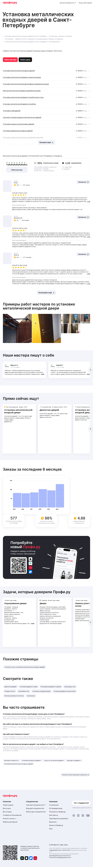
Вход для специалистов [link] (35, 808)
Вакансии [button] (53, 822)
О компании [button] (54, 805)
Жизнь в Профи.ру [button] (56, 825)
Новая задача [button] (8, 805)
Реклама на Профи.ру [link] (57, 812)
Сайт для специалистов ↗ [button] (36, 805)
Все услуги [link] (7, 808)
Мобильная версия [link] (10, 822)
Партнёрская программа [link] (58, 818)
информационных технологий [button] (59, 850)
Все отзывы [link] (7, 812)
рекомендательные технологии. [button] (60, 855)
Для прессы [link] (53, 815)
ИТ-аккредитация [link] (55, 808)
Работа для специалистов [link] (36, 812)
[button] (83, 182)
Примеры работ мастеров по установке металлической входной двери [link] (39, 306)
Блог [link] (51, 829)
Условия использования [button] (12, 815)
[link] (10, 59)
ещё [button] (42, 374)
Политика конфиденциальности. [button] (60, 857)
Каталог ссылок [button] (9, 818)
